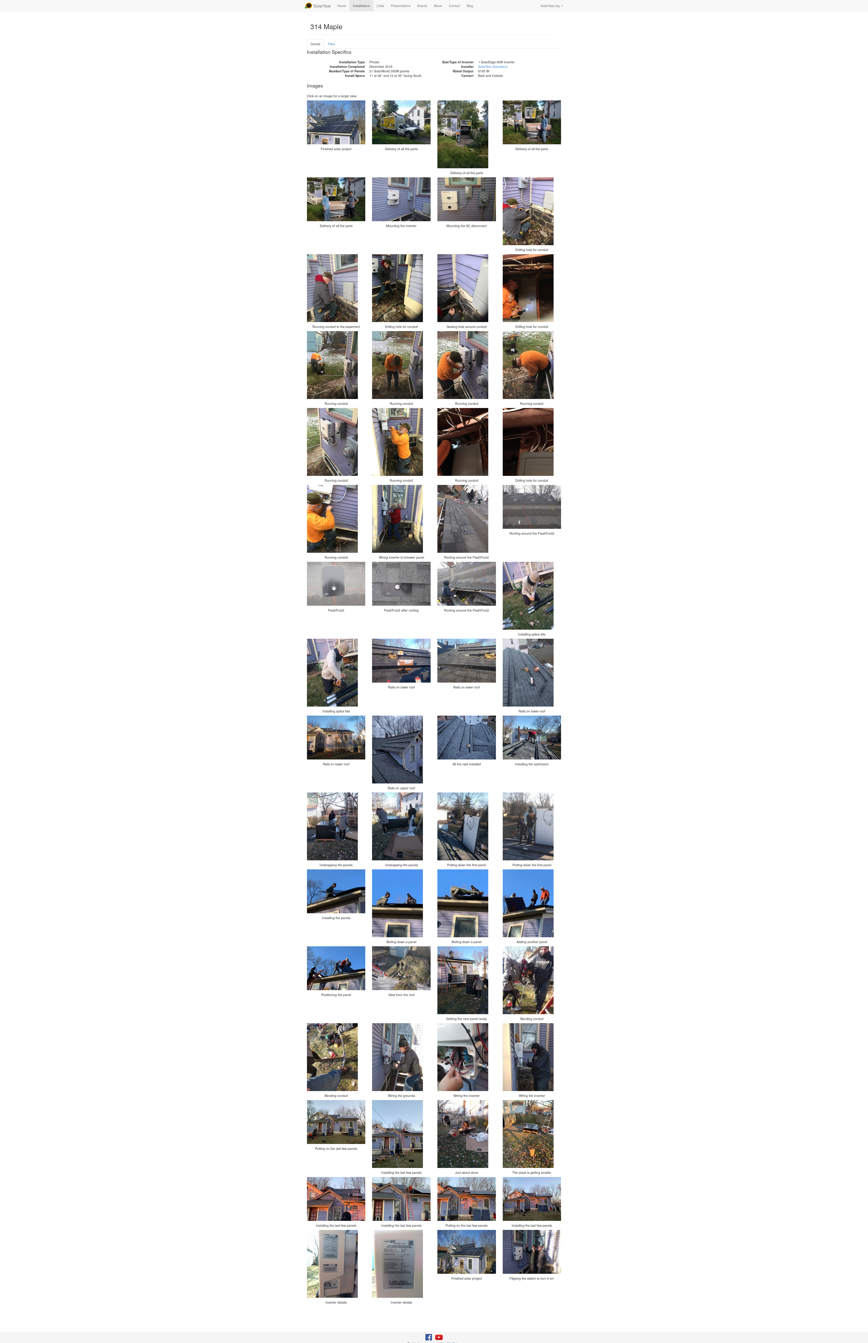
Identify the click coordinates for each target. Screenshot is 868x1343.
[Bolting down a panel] (401, 903)
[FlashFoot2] (336, 584)
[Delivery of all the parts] (401, 122)
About (438, 5)
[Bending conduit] (532, 980)
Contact (454, 5)
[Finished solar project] (336, 122)
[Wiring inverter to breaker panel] (401, 519)
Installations (361, 5)
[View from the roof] (401, 968)
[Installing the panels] (336, 891)
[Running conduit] (336, 365)
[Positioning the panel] (336, 968)
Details (315, 44)
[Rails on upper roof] (401, 749)
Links (380, 5)
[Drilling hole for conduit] (532, 211)
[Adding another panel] (532, 903)
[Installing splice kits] (532, 596)
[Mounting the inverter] (401, 199)
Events (422, 5)
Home (341, 5)
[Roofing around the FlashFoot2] (466, 519)
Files (331, 44)
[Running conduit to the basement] (336, 288)
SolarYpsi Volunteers (492, 66)
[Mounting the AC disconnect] (466, 199)
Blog (470, 5)
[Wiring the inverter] (466, 1057)
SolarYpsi (321, 6)
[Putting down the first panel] (466, 826)
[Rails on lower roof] (401, 661)
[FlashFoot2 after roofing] (401, 584)
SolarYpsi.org (551, 5)
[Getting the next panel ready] (466, 980)
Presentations (400, 5)
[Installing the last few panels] (401, 1134)
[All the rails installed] (466, 737)
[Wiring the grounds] (401, 1057)
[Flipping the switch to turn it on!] (532, 1252)
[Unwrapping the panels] (336, 826)
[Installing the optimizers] (532, 737)
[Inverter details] (336, 1264)
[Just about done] (466, 1134)
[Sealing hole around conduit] (466, 288)
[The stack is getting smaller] (532, 1134)
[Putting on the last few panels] (336, 1122)
